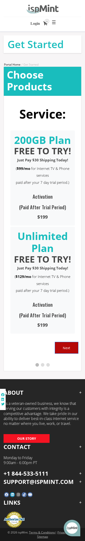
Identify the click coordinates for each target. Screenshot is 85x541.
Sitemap (42, 537)
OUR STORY (26, 438)
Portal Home (12, 65)
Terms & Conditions (42, 532)
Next (66, 348)
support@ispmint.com (39, 482)
